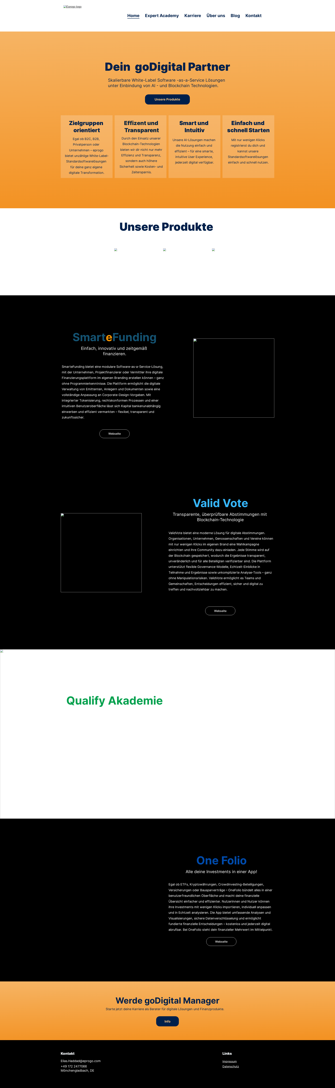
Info (167, 1021)
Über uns (216, 15)
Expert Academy (162, 15)
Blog (235, 15)
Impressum (229, 1061)
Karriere (192, 15)
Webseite (114, 433)
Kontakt (253, 15)
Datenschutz (230, 1066)
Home (133, 15)
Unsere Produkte (167, 99)
